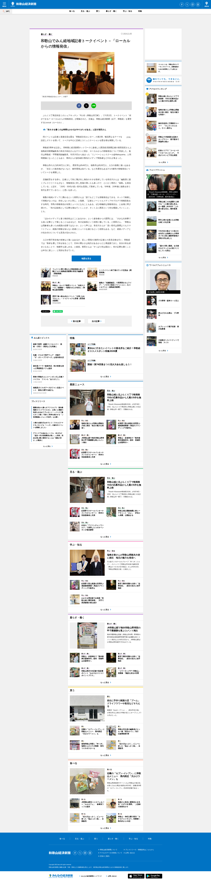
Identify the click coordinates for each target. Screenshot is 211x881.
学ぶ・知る (127, 11)
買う (98, 11)
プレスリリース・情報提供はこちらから (139, 850)
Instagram (192, 4)
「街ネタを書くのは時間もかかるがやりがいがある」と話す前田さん (76, 129)
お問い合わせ (130, 853)
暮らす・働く (111, 11)
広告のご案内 (104, 856)
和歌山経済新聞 (23, 4)
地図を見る (86, 258)
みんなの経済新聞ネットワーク (61, 876)
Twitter (187, 4)
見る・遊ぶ (85, 11)
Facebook (182, 4)
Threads (198, 4)
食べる (72, 11)
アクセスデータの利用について (111, 853)
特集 (140, 11)
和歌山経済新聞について (108, 850)
